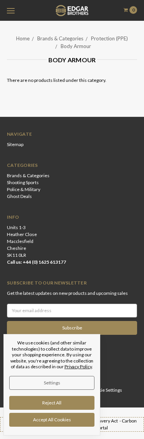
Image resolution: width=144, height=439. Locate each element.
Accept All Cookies (52, 419)
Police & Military (23, 189)
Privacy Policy (78, 366)
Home (23, 38)
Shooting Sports (23, 182)
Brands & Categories (60, 38)
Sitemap (15, 144)
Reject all (51, 403)
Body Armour (76, 46)
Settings (52, 383)
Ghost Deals (19, 196)
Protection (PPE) (109, 38)
